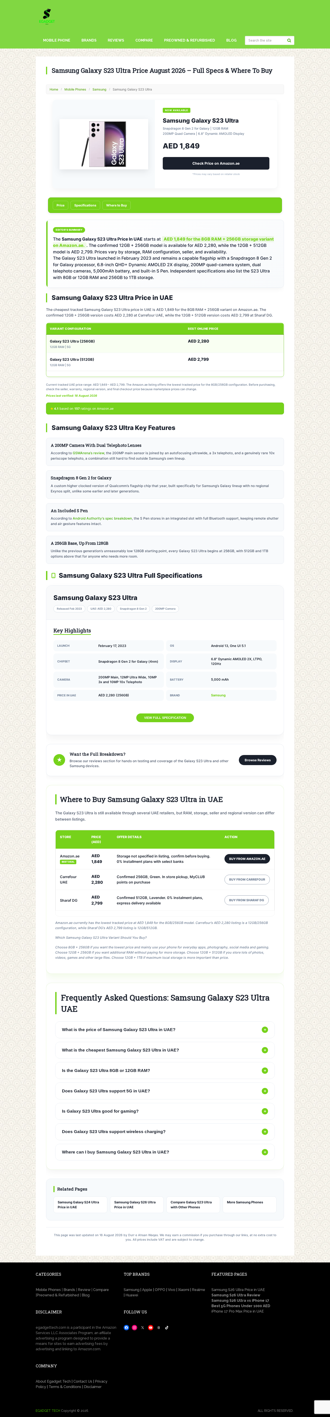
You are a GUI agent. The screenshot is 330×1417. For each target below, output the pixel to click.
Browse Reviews (258, 760)
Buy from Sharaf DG (246, 900)
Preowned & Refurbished (189, 40)
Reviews (116, 40)
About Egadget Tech (53, 1381)
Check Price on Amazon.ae (216, 163)
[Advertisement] (252, 1356)
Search (289, 40)
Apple (147, 1290)
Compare (144, 40)
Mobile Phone (56, 40)
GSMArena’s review (88, 453)
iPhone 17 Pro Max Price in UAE (237, 1311)
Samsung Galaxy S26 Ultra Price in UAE (135, 1204)
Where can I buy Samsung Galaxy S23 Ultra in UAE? (164, 1152)
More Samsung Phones (245, 1202)
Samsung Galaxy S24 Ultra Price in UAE (78, 1204)
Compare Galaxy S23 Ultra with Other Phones (191, 1204)
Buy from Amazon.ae (247, 859)
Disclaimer (92, 1387)
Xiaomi (184, 1290)
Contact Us (82, 1381)
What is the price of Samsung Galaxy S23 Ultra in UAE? (164, 1029)
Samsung (99, 89)
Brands (89, 40)
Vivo (171, 1290)
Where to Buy (116, 205)
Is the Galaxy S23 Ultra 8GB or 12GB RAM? (164, 1070)
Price (60, 205)
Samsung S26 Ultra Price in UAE (238, 1290)
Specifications (85, 205)
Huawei (131, 1295)
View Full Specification (165, 718)
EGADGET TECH (48, 1411)
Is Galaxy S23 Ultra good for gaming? (164, 1111)
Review (84, 1290)
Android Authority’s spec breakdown (102, 518)
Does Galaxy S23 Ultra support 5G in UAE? (164, 1091)
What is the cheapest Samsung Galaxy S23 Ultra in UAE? (164, 1050)
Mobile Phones (75, 89)
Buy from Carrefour (247, 879)
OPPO (160, 1290)
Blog (231, 40)
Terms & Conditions (65, 1387)
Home (54, 89)
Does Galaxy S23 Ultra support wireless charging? (164, 1131)
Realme (198, 1290)
